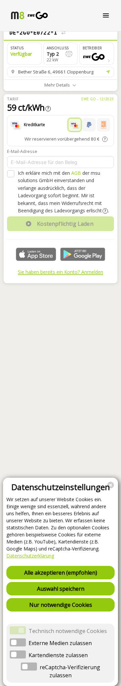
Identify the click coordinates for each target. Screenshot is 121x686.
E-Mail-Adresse (22, 151)
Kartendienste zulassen (58, 655)
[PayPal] (89, 124)
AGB (76, 173)
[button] (96, 54)
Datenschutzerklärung (30, 555)
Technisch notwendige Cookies (68, 631)
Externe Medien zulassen (60, 643)
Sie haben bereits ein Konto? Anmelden (60, 272)
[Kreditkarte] (74, 124)
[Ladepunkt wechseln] (63, 33)
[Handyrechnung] (103, 124)
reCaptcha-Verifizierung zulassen (70, 671)
